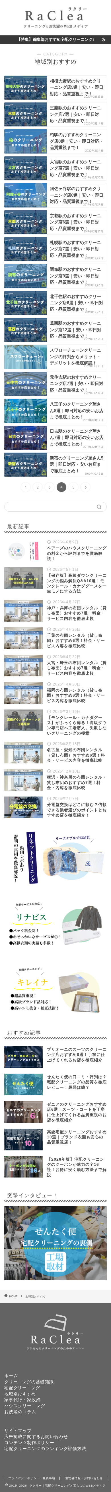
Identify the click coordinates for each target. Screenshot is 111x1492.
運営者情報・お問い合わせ (84, 1478)
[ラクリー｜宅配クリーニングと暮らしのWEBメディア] (55, 30)
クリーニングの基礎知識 (29, 1381)
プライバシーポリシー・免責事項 (31, 1478)
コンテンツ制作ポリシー (29, 1442)
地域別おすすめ (35, 1296)
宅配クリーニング (22, 1387)
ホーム (11, 1375)
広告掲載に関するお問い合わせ (36, 1436)
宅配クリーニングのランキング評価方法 (45, 1448)
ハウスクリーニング (24, 1405)
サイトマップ (18, 1430)
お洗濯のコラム (20, 1411)
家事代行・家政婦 (22, 1399)
